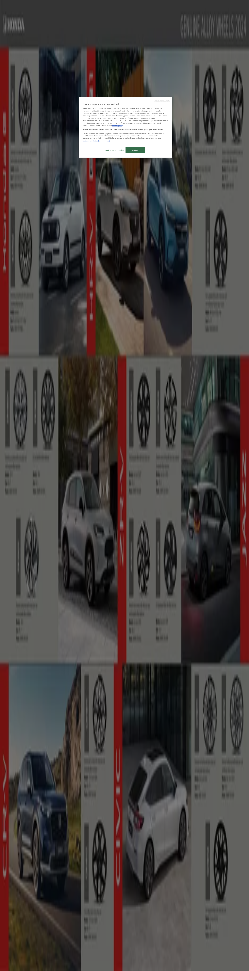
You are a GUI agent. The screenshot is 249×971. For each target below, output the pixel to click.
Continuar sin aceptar (162, 101)
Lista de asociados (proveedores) (96, 141)
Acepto (135, 150)
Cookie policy (117, 125)
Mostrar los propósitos (114, 150)
